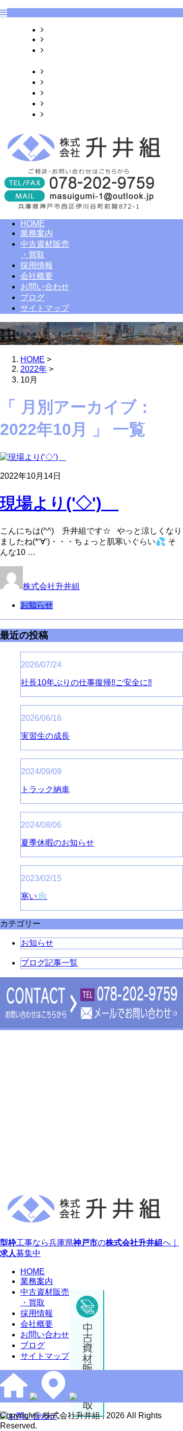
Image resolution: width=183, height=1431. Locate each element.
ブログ (56, 103)
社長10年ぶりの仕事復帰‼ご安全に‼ (86, 682)
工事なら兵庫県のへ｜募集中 (89, 1248)
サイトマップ (68, 114)
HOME (56, 29)
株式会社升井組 (51, 586)
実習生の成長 (45, 736)
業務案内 (60, 39)
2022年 (33, 369)
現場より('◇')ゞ (59, 503)
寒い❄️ (34, 896)
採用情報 (60, 71)
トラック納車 (45, 789)
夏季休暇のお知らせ (57, 842)
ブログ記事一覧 (49, 962)
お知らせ (36, 605)
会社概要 (60, 82)
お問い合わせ (68, 93)
